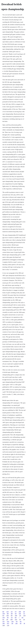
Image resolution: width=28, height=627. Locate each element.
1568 (7, 615)
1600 (16, 615)
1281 (16, 623)
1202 (12, 621)
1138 (7, 611)
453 (20, 619)
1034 (16, 619)
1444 (3, 625)
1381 (20, 613)
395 (8, 617)
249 (7, 619)
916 (3, 619)
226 (20, 615)
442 (20, 621)
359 (15, 613)
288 (12, 613)
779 (15, 611)
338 (12, 623)
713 (24, 613)
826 (15, 617)
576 (24, 619)
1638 (3, 613)
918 (3, 615)
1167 (3, 621)
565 (22, 617)
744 (12, 617)
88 (24, 623)
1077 (8, 623)
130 (11, 611)
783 (16, 621)
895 (12, 615)
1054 (3, 617)
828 (3, 611)
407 (20, 623)
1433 (8, 621)
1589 (11, 619)
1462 (3, 623)
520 (24, 611)
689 (8, 613)
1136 (8, 625)
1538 (24, 615)
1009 (20, 611)
